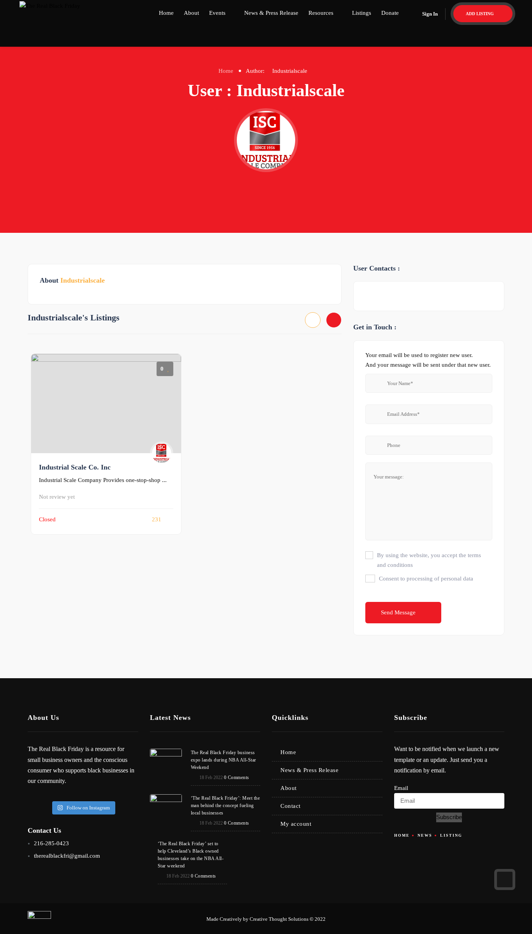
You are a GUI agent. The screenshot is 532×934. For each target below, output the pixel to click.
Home (166, 13)
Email (401, 788)
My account (295, 824)
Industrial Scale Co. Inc (75, 467)
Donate (390, 13)
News (424, 835)
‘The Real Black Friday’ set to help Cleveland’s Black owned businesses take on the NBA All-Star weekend (191, 855)
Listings (361, 13)
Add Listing (480, 13)
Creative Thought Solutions (279, 919)
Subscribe (449, 817)
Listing (451, 835)
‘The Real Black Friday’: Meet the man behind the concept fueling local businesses (225, 805)
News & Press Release (271, 13)
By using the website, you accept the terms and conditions (429, 560)
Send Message (399, 612)
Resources (320, 13)
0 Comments (236, 777)
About (191, 13)
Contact (290, 806)
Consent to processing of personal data (426, 578)
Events (217, 13)
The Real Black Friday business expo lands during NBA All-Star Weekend (223, 760)
